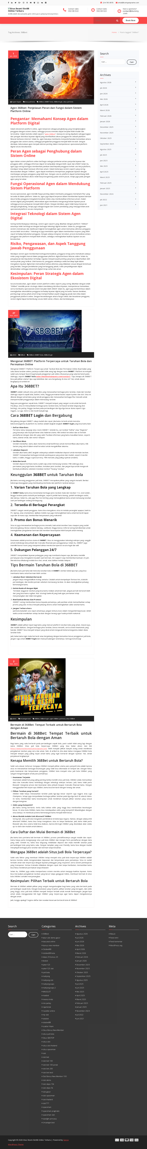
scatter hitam (48, 1026)
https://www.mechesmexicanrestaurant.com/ (28, 748)
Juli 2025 (103, 155)
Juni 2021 (103, 205)
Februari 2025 (106, 183)
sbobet (46, 1018)
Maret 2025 (105, 177)
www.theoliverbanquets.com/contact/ (53, 376)
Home (114, 32)
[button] (117, 20)
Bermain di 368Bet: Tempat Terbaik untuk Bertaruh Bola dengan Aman (46, 726)
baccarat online (49, 941)
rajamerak (47, 1007)
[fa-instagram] (23, 2)
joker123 (46, 964)
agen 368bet (50, 134)
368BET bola (48, 102)
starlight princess (50, 1119)
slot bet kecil (48, 1072)
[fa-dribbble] (27, 2)
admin (13, 355)
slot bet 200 (48, 1068)
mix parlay (47, 1003)
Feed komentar (116, 941)
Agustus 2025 (105, 149)
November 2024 (106, 194)
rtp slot (46, 1014)
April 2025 (104, 172)
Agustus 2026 (105, 82)
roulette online (49, 1011)
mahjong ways (48, 984)
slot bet (46, 1057)
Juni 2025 (103, 160)
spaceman (47, 1107)
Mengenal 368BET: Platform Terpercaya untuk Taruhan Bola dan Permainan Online (51, 362)
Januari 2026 (105, 121)
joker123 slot (48, 968)
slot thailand (48, 1099)
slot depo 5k (48, 1088)
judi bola (62, 719)
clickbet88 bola (49, 953)
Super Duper (16, 102)
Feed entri (114, 938)
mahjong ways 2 (49, 988)
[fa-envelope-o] (38, 2)
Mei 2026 (104, 99)
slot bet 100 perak (50, 1065)
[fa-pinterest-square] (45, 2)
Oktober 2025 (106, 138)
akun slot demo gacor (51, 938)
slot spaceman (49, 1095)
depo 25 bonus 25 (50, 957)
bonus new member (51, 945)
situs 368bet (70, 719)
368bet (41, 102)
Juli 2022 (103, 199)
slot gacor (47, 1092)
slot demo (47, 1080)
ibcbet (45, 961)
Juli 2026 (103, 88)
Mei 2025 (104, 166)
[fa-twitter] (15, 2)
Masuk (112, 934)
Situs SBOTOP (48, 1038)
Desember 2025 (106, 127)
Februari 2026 (106, 116)
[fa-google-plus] (19, 2)
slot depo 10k (48, 1084)
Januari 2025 (105, 188)
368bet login (58, 102)
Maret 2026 (105, 110)
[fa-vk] (42, 2)
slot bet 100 (48, 1061)
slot (44, 1053)
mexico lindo (48, 999)
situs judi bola (30, 102)
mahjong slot (48, 980)
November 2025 (106, 132)
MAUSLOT (47, 991)
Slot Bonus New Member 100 (55, 1076)
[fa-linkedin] (12, 2)
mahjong (46, 976)
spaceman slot (49, 1115)
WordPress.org (116, 945)
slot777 (46, 1103)
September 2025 (107, 144)
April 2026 (104, 105)
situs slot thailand (50, 1045)
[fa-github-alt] (30, 2)
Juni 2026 (103, 93)
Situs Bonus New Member (53, 1030)
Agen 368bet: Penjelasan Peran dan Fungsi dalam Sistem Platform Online (46, 109)
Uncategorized (25, 719)
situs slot (46, 1041)
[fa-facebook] (8, 2)
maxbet (46, 995)
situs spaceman (49, 1049)
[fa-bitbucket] (34, 2)
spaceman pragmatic (51, 1111)
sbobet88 (47, 1022)
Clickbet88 (47, 949)
